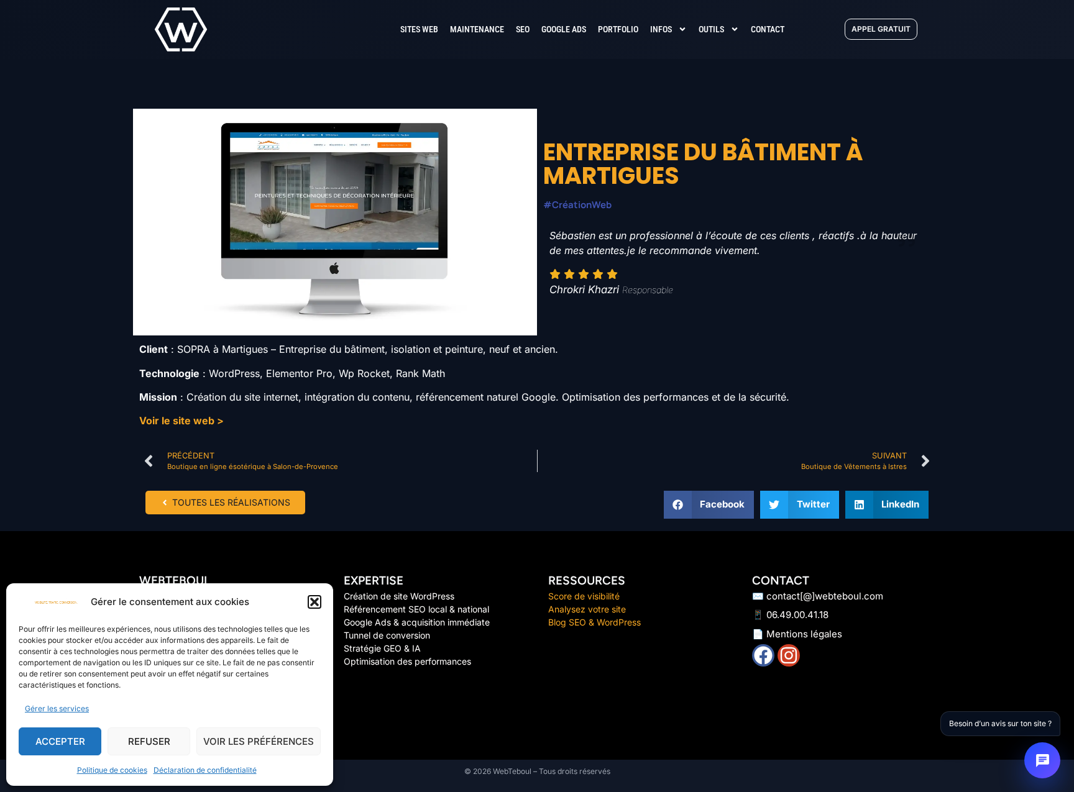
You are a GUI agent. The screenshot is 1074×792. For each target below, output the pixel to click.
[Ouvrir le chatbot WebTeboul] (1042, 760)
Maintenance (477, 29)
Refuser (149, 741)
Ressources (586, 580)
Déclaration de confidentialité (205, 770)
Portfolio (618, 29)
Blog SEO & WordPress (594, 622)
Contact (767, 29)
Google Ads (563, 29)
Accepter (60, 741)
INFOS (661, 29)
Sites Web (419, 29)
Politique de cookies (112, 770)
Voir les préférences (258, 741)
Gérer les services (57, 708)
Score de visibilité (585, 596)
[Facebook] (763, 655)
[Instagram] (789, 655)
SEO (523, 29)
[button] (314, 602)
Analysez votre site (587, 609)
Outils (711, 29)
